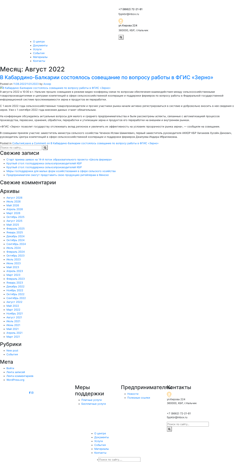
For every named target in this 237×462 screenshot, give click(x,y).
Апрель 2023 (14, 271)
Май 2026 (12, 205)
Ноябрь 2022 (14, 290)
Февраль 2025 (15, 228)
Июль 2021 (13, 321)
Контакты (39, 60)
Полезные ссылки (138, 397)
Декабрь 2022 (15, 286)
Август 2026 (14, 197)
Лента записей (15, 372)
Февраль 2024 (15, 251)
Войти (10, 368)
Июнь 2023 (13, 263)
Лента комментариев (19, 376)
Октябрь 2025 (15, 217)
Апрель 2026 (14, 209)
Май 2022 (12, 305)
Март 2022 (13, 309)
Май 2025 (12, 224)
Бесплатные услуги (93, 403)
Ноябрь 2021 (14, 313)
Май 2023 (12, 267)
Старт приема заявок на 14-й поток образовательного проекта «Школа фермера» (59, 159)
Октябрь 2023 (15, 255)
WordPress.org (15, 379)
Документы (40, 45)
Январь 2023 (14, 282)
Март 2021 (13, 336)
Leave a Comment (91, 143)
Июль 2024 (13, 247)
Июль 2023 (13, 259)
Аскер (47, 83)
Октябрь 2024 (15, 240)
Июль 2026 (13, 201)
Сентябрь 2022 (16, 298)
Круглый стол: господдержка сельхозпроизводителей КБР (44, 163)
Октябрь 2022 (15, 294)
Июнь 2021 (13, 325)
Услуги (37, 49)
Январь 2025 (14, 232)
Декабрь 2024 (15, 236)
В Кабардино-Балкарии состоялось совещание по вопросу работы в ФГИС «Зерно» (106, 77)
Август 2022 (14, 301)
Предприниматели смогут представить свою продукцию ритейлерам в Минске (57, 175)
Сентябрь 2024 (16, 244)
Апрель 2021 (14, 332)
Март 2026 (13, 213)
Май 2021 (12, 329)
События (38, 53)
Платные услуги (91, 399)
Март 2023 (13, 274)
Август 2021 (14, 317)
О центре (39, 41)
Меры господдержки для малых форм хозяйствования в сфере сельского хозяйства (61, 171)
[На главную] (72, 22)
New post (12, 350)
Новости (132, 393)
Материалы (40, 57)
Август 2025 (14, 220)
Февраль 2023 (15, 278)
